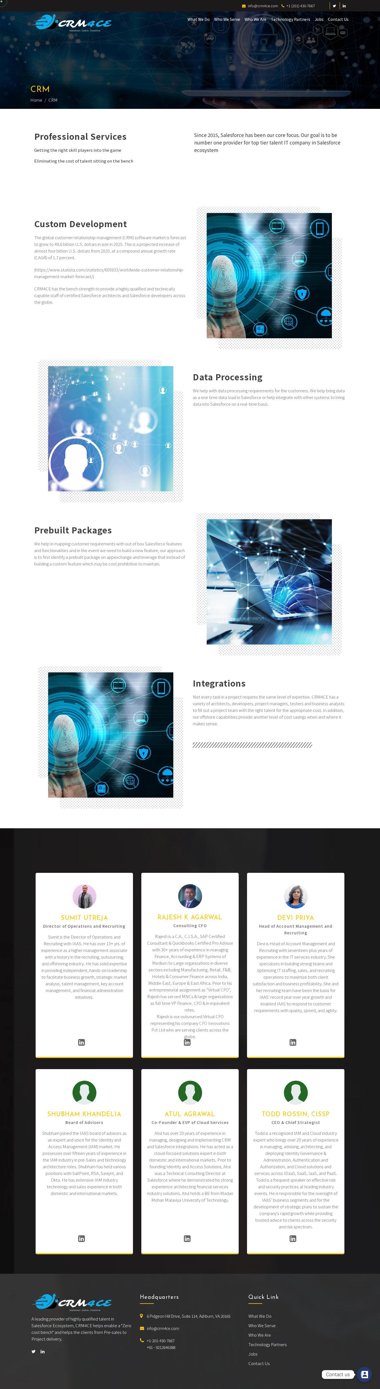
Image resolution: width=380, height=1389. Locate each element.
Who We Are (256, 19)
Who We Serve (227, 19)
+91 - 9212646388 (161, 1347)
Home (36, 100)
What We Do (198, 19)
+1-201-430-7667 (160, 1340)
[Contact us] (364, 1374)
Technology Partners (290, 19)
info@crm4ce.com (163, 1328)
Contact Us (338, 19)
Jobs (319, 19)
